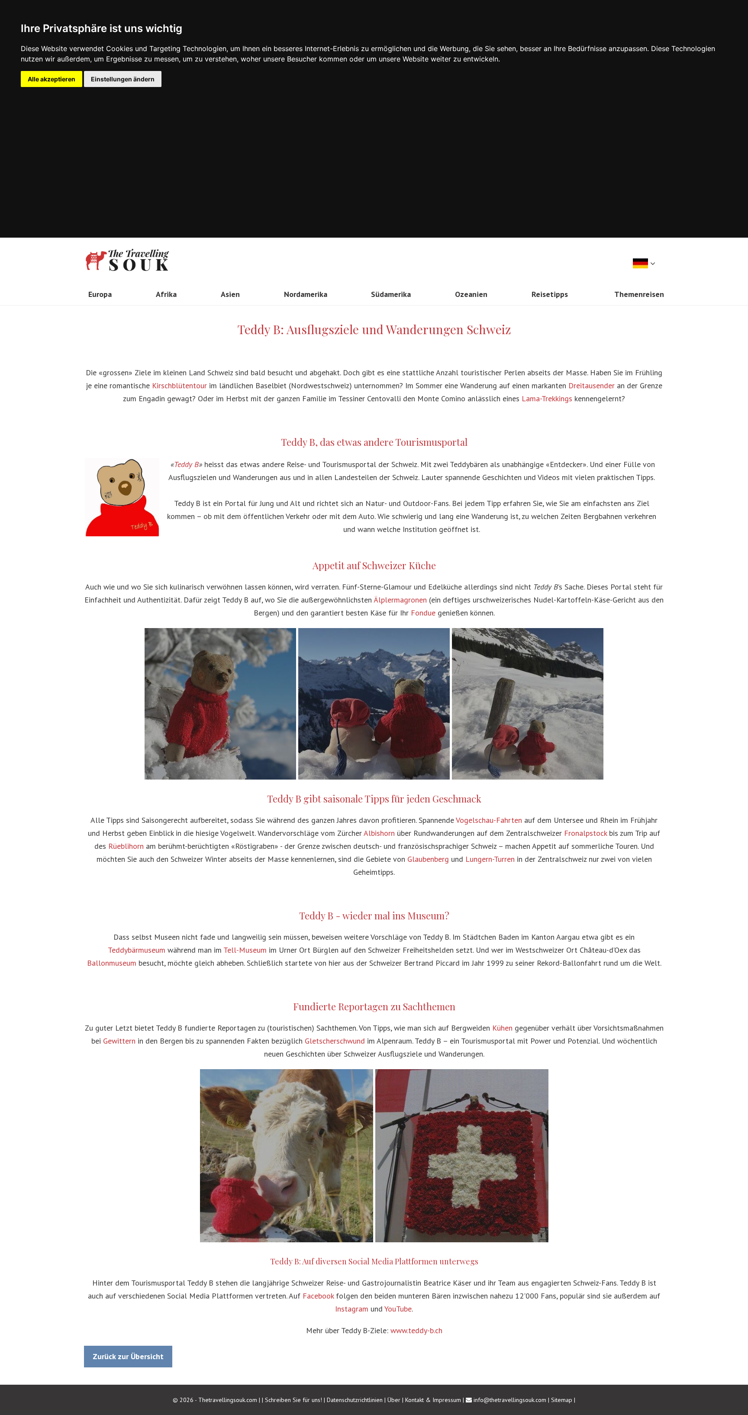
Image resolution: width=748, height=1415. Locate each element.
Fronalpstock (585, 833)
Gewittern (119, 1041)
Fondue (423, 613)
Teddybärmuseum (136, 950)
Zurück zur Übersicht (128, 1356)
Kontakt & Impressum (433, 1400)
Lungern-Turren (490, 859)
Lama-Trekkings (547, 398)
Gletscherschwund (335, 1041)
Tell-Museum (245, 950)
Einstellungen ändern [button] (123, 79)
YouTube (398, 1309)
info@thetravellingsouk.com (510, 1400)
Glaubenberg (428, 859)
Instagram (351, 1309)
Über (393, 1400)
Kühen (502, 1028)
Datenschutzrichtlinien (355, 1400)
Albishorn (379, 833)
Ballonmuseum (111, 963)
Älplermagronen (400, 600)
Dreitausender (591, 385)
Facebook (318, 1296)
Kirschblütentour (179, 385)
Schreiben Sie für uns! (294, 1400)
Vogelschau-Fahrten (489, 820)
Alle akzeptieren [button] (51, 79)
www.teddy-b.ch (416, 1330)
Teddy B (186, 464)
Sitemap (561, 1400)
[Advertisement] (374, 152)
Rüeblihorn (126, 846)
